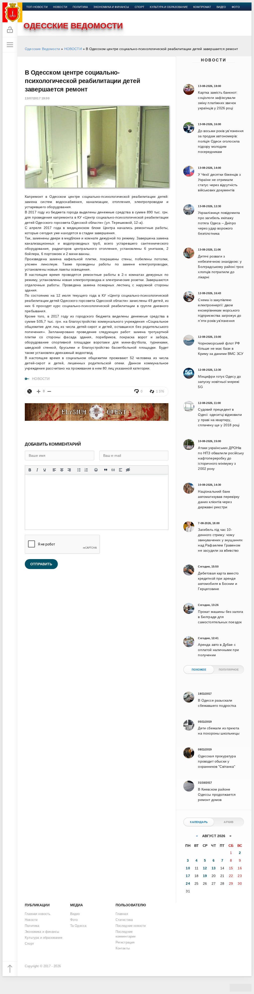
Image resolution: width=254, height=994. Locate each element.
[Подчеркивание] (44, 470)
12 (205, 868)
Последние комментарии (126, 934)
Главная (122, 914)
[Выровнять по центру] (61, 470)
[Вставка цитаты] (105, 470)
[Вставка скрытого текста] (128, 470)
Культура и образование (169, 6)
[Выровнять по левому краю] (54, 470)
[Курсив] (37, 470)
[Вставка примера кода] (113, 470)
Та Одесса (78, 926)
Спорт (140, 6)
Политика (80, 6)
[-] (49, 391)
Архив (228, 822)
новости (60, 6)
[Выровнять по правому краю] (69, 470)
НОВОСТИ (73, 49)
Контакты (33, 12)
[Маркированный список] (79, 470)
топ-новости (37, 6)
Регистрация (125, 942)
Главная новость (38, 914)
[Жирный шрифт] (29, 470)
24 (188, 883)
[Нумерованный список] (86, 470)
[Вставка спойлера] (120, 470)
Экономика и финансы (111, 6)
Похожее (199, 669)
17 (188, 876)
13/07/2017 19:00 (37, 98)
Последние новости (131, 926)
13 (214, 868)
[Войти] (9, 30)
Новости (213, 60)
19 (205, 876)
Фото (236, 6)
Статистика (124, 920)
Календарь (199, 822)
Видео (221, 6)
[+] (38, 391)
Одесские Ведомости (42, 49)
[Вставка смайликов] (96, 470)
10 (188, 868)
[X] (29, 391)
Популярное (229, 669)
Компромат (202, 6)
